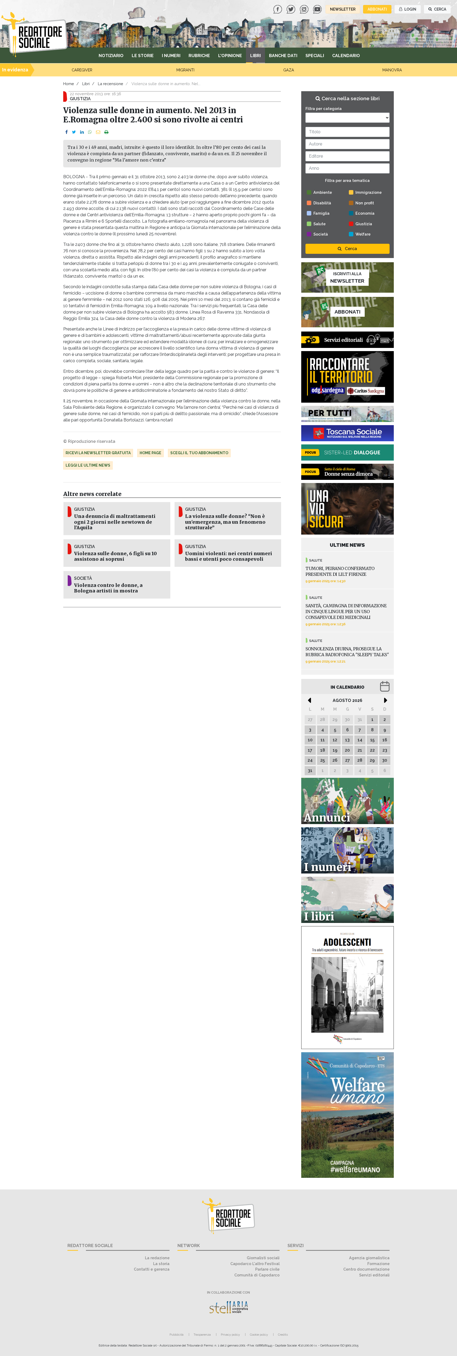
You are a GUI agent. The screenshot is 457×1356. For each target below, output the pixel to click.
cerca (439, 9)
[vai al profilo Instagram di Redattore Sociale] (304, 8)
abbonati (377, 9)
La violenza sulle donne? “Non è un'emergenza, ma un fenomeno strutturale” (225, 521)
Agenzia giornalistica (369, 1258)
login (410, 9)
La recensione (110, 83)
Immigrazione (368, 192)
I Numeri (171, 55)
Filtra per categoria (323, 108)
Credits (283, 1334)
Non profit (364, 203)
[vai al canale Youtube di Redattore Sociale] (317, 8)
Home (68, 83)
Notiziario (111, 55)
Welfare (363, 234)
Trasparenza (202, 1334)
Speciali (314, 55)
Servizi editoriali (374, 1275)
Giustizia (363, 224)
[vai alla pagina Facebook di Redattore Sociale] (278, 8)
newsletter (342, 9)
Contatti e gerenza (152, 1269)
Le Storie (143, 55)
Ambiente (322, 192)
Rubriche (199, 55)
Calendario (346, 55)
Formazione (378, 1263)
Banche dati (283, 55)
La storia (161, 1263)
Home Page (150, 453)
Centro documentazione (366, 1269)
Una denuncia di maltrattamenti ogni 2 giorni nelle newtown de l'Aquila (115, 521)
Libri (255, 55)
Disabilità (322, 203)
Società (320, 234)
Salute (319, 224)
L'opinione (230, 55)
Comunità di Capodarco (257, 1275)
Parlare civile (267, 1269)
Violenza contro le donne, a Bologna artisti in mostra (108, 588)
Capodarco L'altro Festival (255, 1263)
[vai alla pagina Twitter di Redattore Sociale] (291, 8)
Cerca (350, 248)
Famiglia (321, 213)
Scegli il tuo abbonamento (199, 453)
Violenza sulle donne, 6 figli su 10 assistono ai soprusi (115, 556)
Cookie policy (259, 1334)
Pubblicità (177, 1334)
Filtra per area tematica (347, 180)
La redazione (157, 1258)
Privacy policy (230, 1334)
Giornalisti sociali (263, 1258)
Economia (364, 213)
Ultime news (347, 545)
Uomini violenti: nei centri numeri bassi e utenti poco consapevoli (228, 556)
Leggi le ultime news (88, 465)
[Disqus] (172, 682)
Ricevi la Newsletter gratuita (98, 453)
